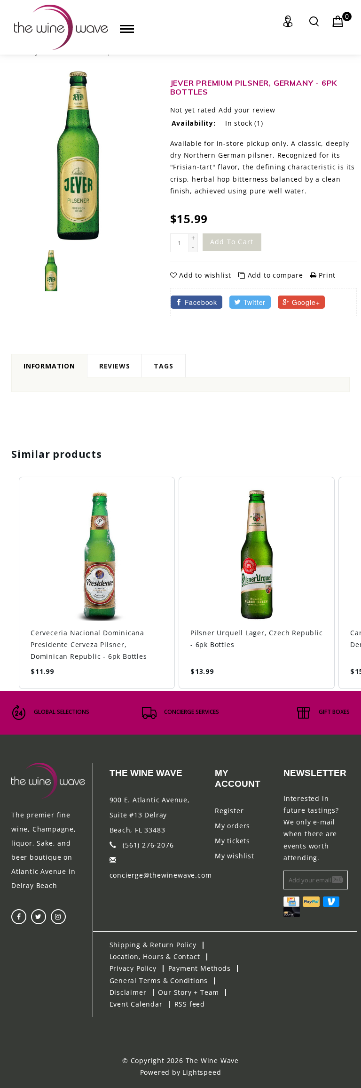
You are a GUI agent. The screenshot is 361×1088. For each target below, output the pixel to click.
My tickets (232, 840)
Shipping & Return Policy (153, 944)
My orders (232, 825)
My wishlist (234, 855)
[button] (9, 583)
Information (49, 365)
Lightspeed (201, 1072)
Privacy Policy (133, 968)
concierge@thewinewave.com (161, 875)
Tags (163, 365)
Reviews (114, 365)
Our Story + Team (188, 992)
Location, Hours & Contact (155, 956)
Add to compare (275, 275)
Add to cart (232, 241)
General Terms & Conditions (159, 980)
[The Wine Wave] (61, 27)
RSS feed (189, 1004)
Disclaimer (128, 992)
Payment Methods (199, 968)
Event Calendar (136, 1004)
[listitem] (97, 583)
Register (229, 810)
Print (326, 275)
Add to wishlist (205, 275)
